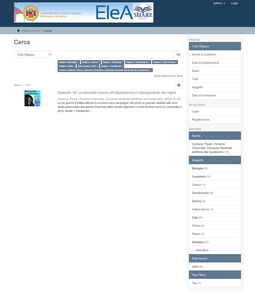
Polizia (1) (198, 225)
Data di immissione (204, 95)
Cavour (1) (199, 185)
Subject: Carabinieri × (112, 66)
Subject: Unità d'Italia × (165, 62)
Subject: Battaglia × (69, 62)
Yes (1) (196, 283)
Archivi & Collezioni (204, 54)
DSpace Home (30, 31)
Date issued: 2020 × (88, 66)
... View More (200, 250)
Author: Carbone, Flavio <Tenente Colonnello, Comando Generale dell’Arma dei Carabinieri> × (105, 70)
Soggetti (197, 87)
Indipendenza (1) (203, 209)
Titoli (195, 79)
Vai (178, 54)
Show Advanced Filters (168, 76)
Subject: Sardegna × (113, 62)
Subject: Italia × (67, 66)
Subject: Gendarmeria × (138, 62)
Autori (195, 71)
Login (195, 111)
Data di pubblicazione (205, 63)
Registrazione (200, 119)
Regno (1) (198, 234)
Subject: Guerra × (91, 62)
